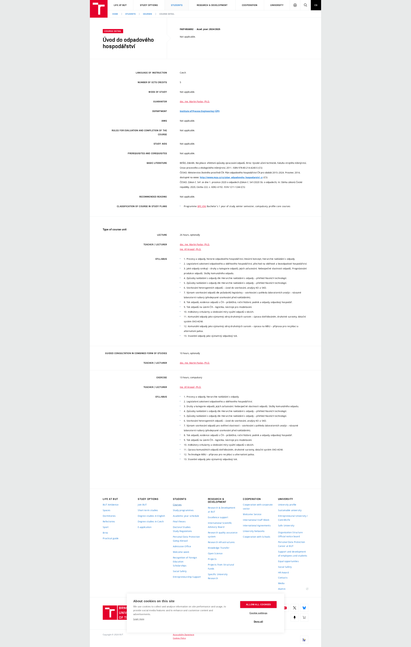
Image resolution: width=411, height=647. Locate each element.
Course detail (166, 14)
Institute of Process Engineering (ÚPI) (200, 111)
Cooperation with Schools (256, 536)
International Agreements (257, 525)
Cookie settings (258, 613)
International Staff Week (256, 519)
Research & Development (212, 5)
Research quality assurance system (222, 534)
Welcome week (181, 551)
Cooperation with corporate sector (258, 506)
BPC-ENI (201, 206)
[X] (295, 608)
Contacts (283, 577)
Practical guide (110, 538)
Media (281, 583)
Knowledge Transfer (218, 547)
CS (316, 5)
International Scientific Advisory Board (220, 524)
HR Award (283, 572)
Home (115, 14)
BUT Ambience (110, 504)
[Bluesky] (304, 608)
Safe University (286, 525)
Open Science (215, 553)
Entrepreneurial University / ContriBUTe (293, 517)
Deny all (258, 621)
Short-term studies (148, 510)
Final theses (179, 521)
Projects (212, 559)
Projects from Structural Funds (221, 566)
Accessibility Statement (183, 634)
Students (177, 5)
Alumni (281, 588)
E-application (144, 527)
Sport (106, 527)
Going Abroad (180, 540)
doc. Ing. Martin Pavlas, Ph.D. (195, 101)
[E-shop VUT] (304, 617)
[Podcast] (295, 617)
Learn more (138, 619)
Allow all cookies (258, 604)
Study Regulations (182, 531)
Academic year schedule (186, 515)
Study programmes (183, 510)
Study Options (149, 5)
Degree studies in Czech (151, 521)
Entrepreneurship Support (187, 576)
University (276, 5)
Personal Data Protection (186, 536)
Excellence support (218, 517)
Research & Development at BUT (221, 509)
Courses (147, 14)
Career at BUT (286, 546)
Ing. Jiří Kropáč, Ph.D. (190, 249)
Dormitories (109, 515)
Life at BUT (120, 5)
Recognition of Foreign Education (185, 559)
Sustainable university (290, 510)
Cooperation (249, 5)
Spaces (106, 510)
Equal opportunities (288, 561)
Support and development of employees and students (292, 553)
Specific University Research (217, 576)
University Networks (254, 531)
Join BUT (142, 504)
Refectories (109, 521)
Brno (105, 532)
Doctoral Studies (182, 527)
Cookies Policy (179, 638)
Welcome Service (252, 514)
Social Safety (180, 571)
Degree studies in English (151, 515)
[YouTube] (285, 608)
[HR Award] (304, 640)
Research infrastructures (221, 542)
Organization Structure (290, 532)
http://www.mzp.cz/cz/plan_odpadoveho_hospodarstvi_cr (231, 177)
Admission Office (182, 546)
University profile (287, 504)
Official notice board (289, 536)
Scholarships (179, 565)
